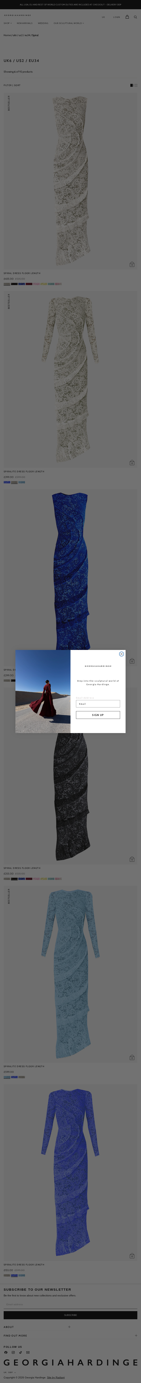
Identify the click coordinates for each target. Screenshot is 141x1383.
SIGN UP (98, 715)
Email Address (85, 698)
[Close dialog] (121, 654)
